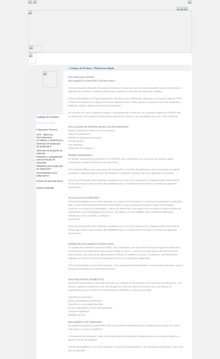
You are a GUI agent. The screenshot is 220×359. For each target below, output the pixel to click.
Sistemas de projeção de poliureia (49, 152)
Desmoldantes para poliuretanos (47, 174)
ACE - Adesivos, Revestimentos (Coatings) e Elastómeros (50, 137)
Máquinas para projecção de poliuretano (50, 167)
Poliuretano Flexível (47, 129)
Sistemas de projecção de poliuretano (48, 145)
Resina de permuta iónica (50, 181)
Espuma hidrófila (45, 188)
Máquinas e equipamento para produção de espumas (50, 159)
